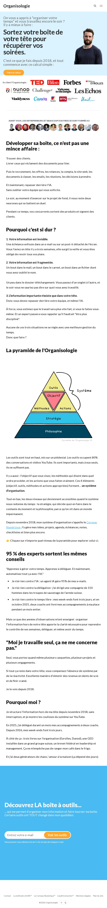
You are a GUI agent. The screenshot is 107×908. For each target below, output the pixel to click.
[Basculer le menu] (101, 5)
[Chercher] (95, 5)
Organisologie (52, 902)
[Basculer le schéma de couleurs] (63, 903)
